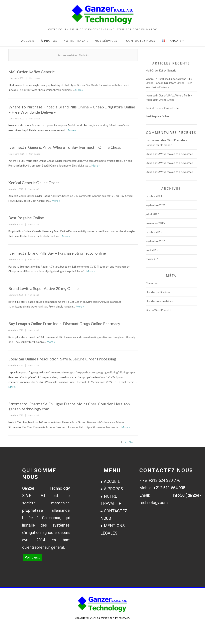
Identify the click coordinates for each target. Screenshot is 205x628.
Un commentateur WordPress (163, 140)
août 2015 (152, 250)
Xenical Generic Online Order (33, 182)
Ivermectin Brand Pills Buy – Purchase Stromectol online (57, 253)
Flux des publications (158, 292)
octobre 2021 (154, 196)
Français (173, 40)
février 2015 (153, 259)
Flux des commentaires (159, 301)
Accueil (28, 40)
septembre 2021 (156, 205)
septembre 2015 (156, 241)
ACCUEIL (112, 481)
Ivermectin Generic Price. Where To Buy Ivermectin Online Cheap (64, 147)
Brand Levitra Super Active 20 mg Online (43, 288)
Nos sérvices (106, 40)
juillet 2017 (152, 214)
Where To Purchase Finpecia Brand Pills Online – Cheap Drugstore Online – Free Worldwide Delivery (169, 83)
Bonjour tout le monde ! (160, 145)
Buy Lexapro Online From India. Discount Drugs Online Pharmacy (64, 323)
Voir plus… (32, 557)
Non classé (34, 78)
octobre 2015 (154, 232)
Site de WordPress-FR (159, 310)
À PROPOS (113, 488)
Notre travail (76, 40)
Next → (133, 442)
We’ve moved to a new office (176, 154)
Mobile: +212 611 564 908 (162, 487)
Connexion (152, 283)
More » (79, 89)
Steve (149, 154)
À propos (49, 40)
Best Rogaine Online (26, 217)
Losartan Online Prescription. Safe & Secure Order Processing (62, 359)
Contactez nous (140, 40)
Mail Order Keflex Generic (31, 71)
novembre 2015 (155, 223)
